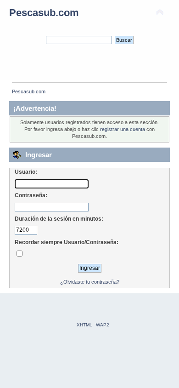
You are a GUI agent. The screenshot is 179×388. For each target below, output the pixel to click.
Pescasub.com (44, 12)
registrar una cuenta (122, 129)
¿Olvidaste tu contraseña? (89, 282)
